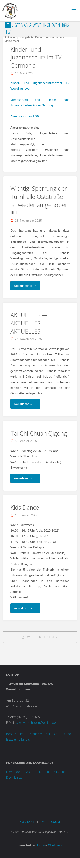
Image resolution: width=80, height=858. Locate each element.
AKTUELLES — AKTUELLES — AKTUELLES (29, 323)
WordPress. (55, 845)
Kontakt (27, 822)
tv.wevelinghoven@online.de (36, 723)
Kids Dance (24, 507)
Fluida (40, 845)
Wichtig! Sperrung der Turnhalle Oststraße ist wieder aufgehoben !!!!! (39, 200)
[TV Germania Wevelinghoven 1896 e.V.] (10, 10)
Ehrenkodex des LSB (24, 116)
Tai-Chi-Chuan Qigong (38, 433)
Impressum (50, 822)
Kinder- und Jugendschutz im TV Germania (36, 57)
